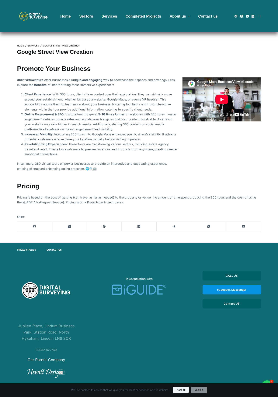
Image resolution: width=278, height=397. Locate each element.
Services (109, 16)
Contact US (232, 303)
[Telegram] (174, 226)
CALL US (232, 275)
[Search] (259, 16)
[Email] (243, 226)
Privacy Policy (26, 249)
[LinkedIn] (253, 16)
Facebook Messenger (231, 289)
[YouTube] (247, 16)
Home (65, 16)
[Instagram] (241, 16)
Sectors (86, 16)
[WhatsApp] (208, 226)
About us (178, 16)
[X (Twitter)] (69, 226)
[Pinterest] (104, 226)
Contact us (208, 16)
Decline (198, 389)
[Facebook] (236, 16)
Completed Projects (143, 16)
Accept (181, 389)
